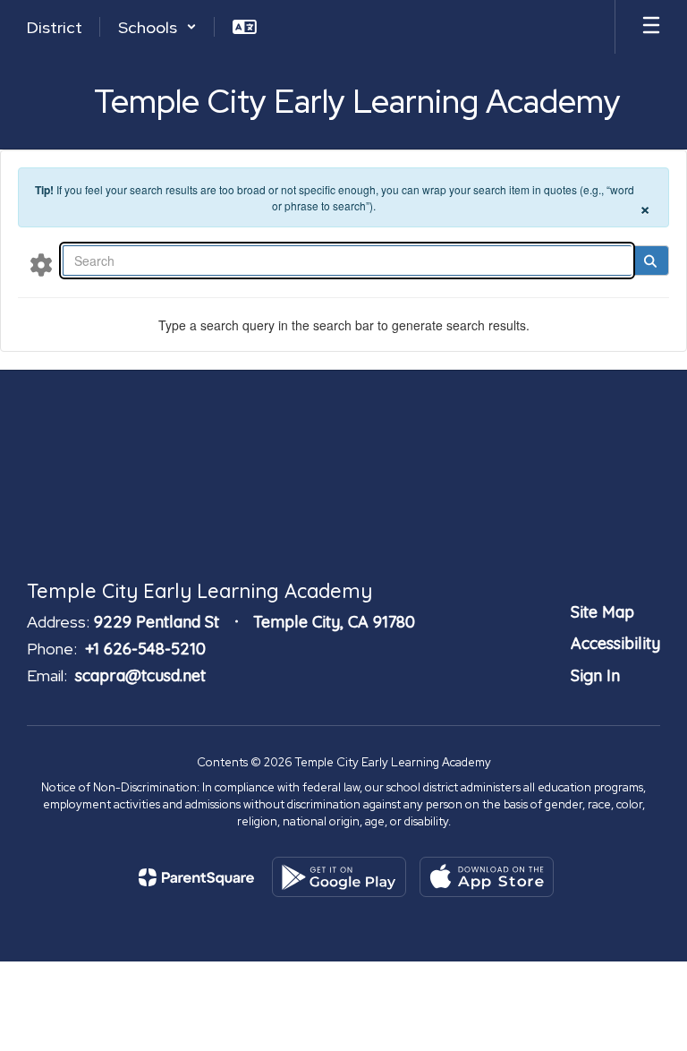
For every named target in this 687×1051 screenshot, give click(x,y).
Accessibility (615, 643)
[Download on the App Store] (487, 877)
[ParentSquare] (196, 877)
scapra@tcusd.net (140, 675)
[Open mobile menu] (651, 27)
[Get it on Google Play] (339, 877)
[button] (157, 27)
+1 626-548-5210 (145, 648)
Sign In (595, 675)
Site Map (602, 612)
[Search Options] (41, 264)
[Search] (650, 260)
